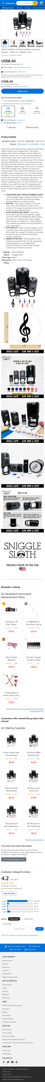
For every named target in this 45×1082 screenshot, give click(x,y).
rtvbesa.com (21, 72)
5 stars (4, 901)
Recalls (4, 1012)
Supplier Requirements (10, 977)
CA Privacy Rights (8, 1036)
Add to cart (22, 91)
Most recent (14, 919)
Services (19, 8)
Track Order (17, 949)
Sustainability (6, 974)
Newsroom (6, 967)
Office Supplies (22, 144)
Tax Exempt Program (9, 1022)
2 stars (4, 909)
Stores (4, 988)
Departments (9, 8)
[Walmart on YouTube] (12, 1062)
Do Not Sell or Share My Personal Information (17, 1043)
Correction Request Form (13, 859)
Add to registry (33, 127)
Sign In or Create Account (16, 946)
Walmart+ (5, 994)
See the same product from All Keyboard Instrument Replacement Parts (25, 710)
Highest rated (28, 919)
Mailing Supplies (34, 144)
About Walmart (7, 961)
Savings (27, 8)
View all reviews (9, 893)
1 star (4, 911)
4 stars (4, 904)
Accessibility (6, 1015)
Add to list (12, 127)
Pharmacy (5, 1009)
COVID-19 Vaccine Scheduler (12, 1005)
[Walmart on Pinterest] (16, 1062)
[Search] (35, 3)
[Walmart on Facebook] (3, 1062)
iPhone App (6, 1050)
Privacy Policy (7, 1033)
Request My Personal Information (13, 1039)
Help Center (36, 946)
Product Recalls (7, 1019)
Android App (6, 1054)
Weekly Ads (31, 949)
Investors (5, 970)
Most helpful (7, 924)
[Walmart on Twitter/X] (8, 1062)
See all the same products (35, 840)
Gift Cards (5, 998)
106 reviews (17, 55)
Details (19, 123)
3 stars (4, 906)
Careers (5, 964)
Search (39, 929)
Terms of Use (6, 1030)
